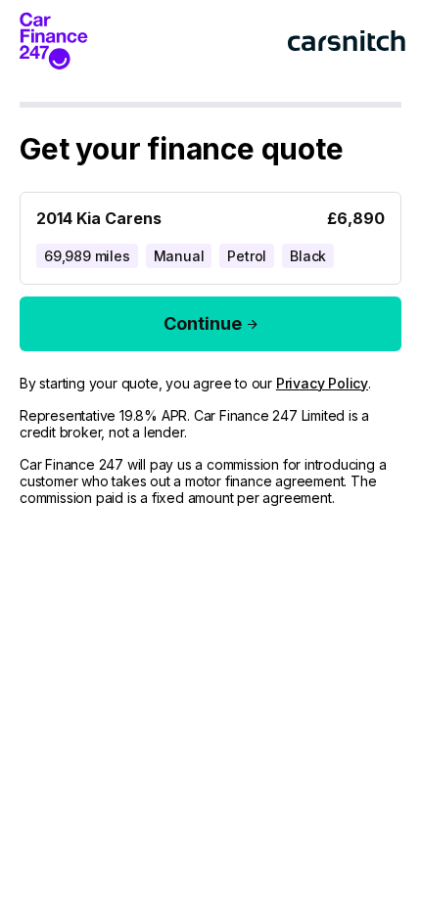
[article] (210, 234)
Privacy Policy (322, 383)
